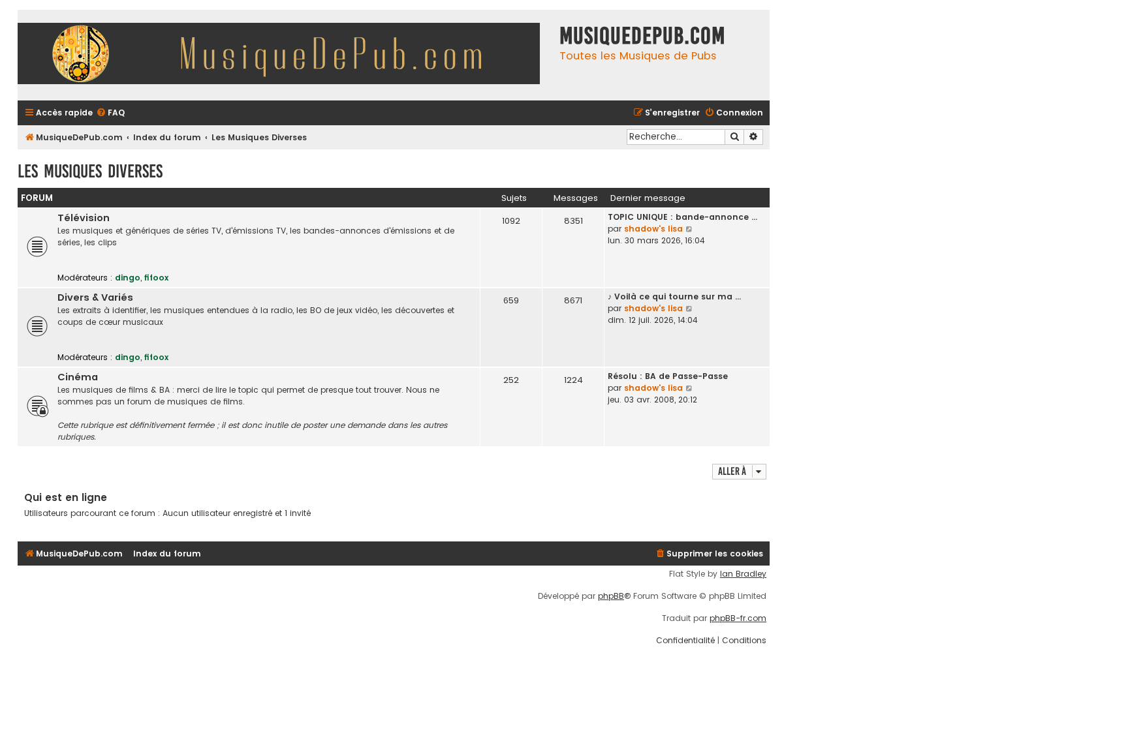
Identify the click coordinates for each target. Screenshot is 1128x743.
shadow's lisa (653, 228)
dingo (127, 277)
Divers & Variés (95, 297)
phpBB (611, 596)
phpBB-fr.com (738, 618)
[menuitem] (110, 113)
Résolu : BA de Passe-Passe (668, 376)
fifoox (156, 277)
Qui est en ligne (65, 497)
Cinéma (77, 377)
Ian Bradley (743, 574)
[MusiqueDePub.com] (285, 55)
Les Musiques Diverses (90, 171)
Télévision (83, 217)
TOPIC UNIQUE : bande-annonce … (682, 216)
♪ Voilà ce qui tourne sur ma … (674, 296)
